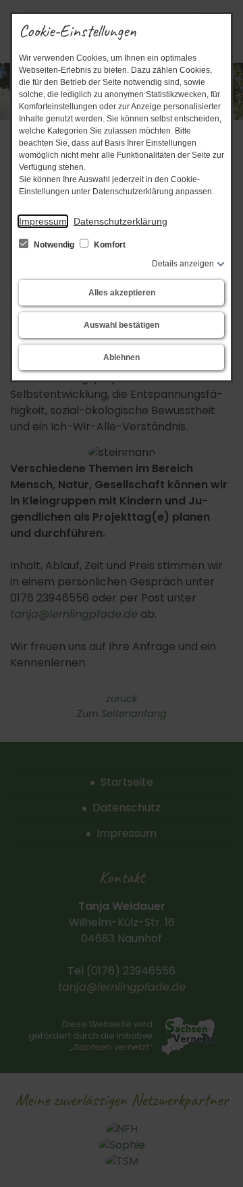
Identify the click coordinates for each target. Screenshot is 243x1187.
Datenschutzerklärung (120, 221)
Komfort (109, 245)
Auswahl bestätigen (121, 325)
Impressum (43, 221)
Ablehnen (121, 357)
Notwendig (54, 245)
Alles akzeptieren (121, 292)
